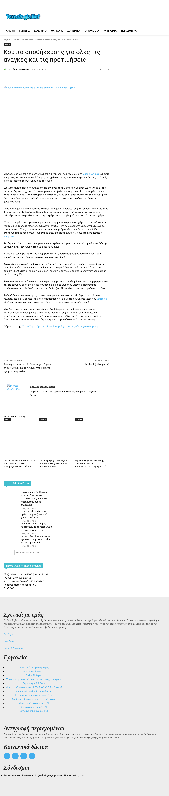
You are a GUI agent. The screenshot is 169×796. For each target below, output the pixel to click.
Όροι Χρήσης (10, 641)
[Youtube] (32, 756)
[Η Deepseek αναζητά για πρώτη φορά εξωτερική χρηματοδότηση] (11, 514)
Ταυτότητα (8, 634)
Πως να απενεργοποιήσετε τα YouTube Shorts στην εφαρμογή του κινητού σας (19, 463)
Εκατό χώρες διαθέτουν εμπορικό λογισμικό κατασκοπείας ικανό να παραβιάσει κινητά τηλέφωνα (34, 498)
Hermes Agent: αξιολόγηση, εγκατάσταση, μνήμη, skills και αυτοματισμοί (36, 539)
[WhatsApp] (55, 77)
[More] (63, 77)
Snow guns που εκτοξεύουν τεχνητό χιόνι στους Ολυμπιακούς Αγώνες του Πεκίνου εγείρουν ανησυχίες (27, 368)
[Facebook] (33, 77)
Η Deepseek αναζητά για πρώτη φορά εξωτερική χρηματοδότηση (34, 514)
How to (16, 39)
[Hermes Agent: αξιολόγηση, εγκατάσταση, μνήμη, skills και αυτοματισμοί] (11, 539)
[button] (8, 781)
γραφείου (102, 298)
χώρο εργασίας (91, 173)
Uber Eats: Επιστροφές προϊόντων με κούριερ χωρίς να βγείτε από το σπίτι (36, 526)
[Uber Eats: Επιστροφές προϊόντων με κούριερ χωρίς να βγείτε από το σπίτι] (11, 527)
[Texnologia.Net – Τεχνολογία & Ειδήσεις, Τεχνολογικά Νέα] (23, 16)
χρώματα (9, 236)
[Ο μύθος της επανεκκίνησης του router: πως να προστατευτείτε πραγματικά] (91, 433)
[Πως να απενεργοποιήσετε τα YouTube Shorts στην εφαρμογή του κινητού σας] (20, 433)
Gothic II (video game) (97, 364)
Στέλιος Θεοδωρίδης (20, 69)
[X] (40, 77)
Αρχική (7, 39)
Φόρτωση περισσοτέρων (27, 552)
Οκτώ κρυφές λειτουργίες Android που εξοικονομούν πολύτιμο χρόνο (53, 463)
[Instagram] (37, 400)
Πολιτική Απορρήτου (13, 648)
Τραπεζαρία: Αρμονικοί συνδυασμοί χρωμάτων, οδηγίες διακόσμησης (60, 326)
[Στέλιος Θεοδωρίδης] (6, 69)
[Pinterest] (48, 77)
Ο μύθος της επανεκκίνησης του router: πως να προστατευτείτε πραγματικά (90, 463)
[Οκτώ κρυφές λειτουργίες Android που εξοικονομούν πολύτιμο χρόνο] (55, 433)
